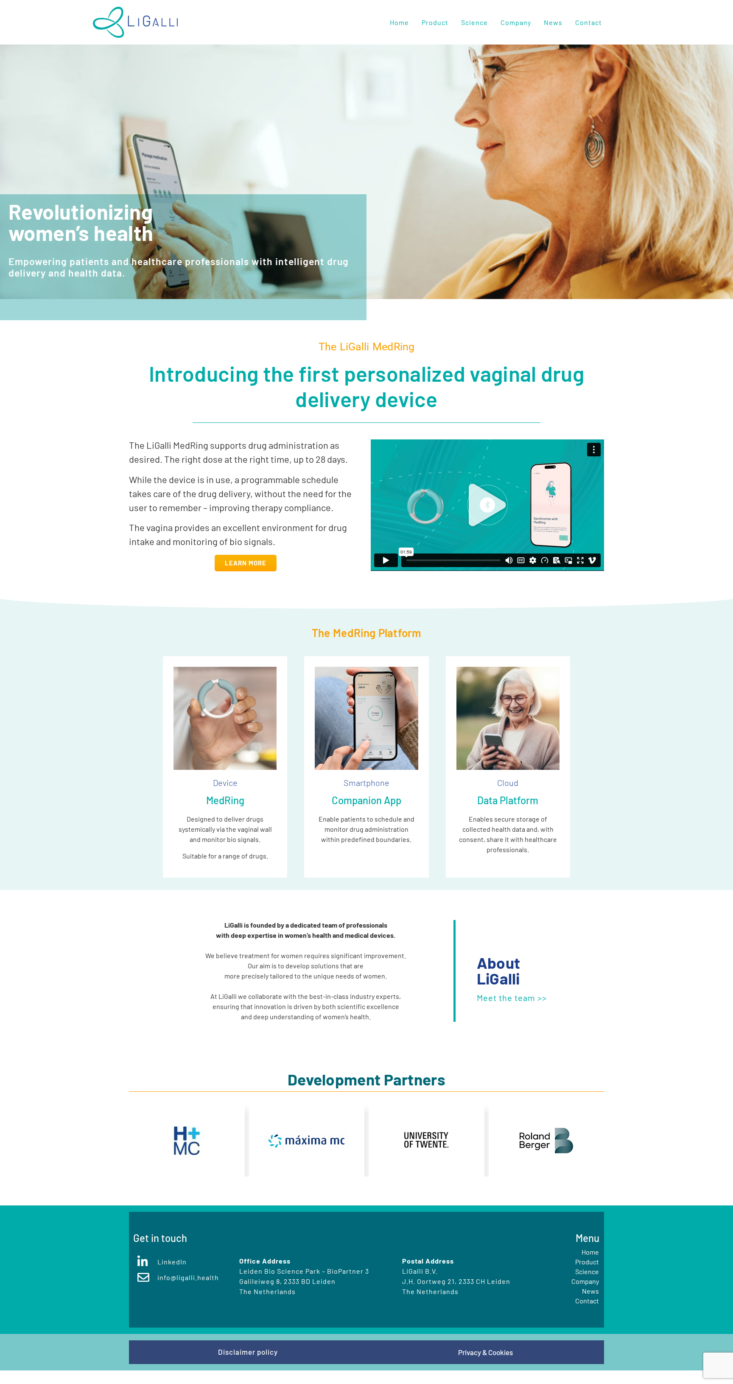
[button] (487, 505)
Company (516, 22)
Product (435, 22)
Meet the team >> (512, 998)
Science (474, 22)
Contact (588, 22)
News (553, 22)
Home (399, 22)
